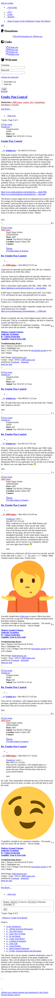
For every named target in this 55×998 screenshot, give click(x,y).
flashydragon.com (19, 357)
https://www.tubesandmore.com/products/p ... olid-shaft (23, 194)
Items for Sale (6, 364)
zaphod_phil (28, 102)
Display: (6, 902)
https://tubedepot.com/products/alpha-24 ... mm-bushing (23, 288)
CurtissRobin (39, 102)
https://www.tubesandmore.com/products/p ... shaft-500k (24, 192)
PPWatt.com (13, 50)
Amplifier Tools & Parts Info (13, 339)
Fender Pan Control (14, 97)
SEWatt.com (13, 47)
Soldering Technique (10, 334)
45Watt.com (13, 52)
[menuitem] (9, 12)
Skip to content (7, 3)
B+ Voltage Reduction (10, 336)
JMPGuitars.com (28, 360)
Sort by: (24, 902)
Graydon (15, 105)
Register (4, 91)
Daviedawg (5, 105)
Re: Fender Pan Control (13, 255)
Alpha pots (24, 616)
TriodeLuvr (5, 127)
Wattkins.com (13, 54)
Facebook (15, 362)
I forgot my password (9, 77)
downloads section (38, 350)
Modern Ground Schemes (12, 332)
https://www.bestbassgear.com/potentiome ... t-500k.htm (23, 311)
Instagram (25, 362)
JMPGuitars (17, 102)
